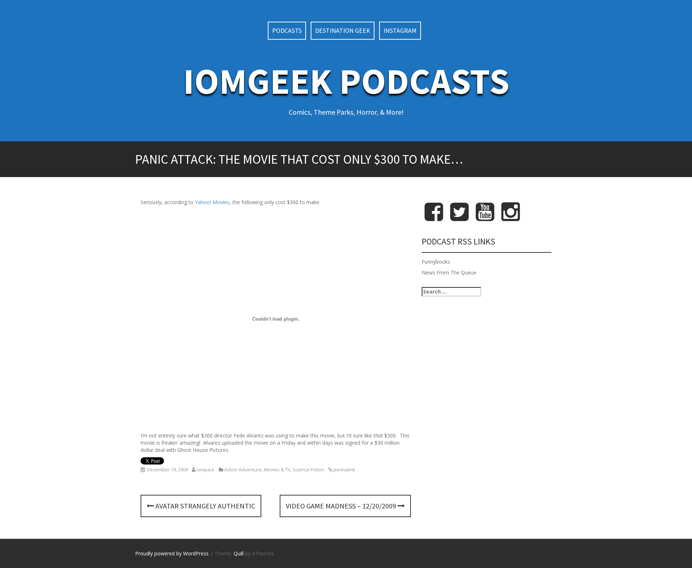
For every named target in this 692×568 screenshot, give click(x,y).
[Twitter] (459, 217)
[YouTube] (485, 217)
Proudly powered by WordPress (172, 553)
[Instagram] (510, 217)
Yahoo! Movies (212, 202)
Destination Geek (342, 30)
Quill (239, 553)
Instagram (400, 30)
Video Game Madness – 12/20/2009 (342, 505)
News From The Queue (449, 272)
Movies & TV (277, 469)
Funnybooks (436, 261)
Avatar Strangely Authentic (204, 505)
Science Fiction (308, 469)
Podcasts (287, 30)
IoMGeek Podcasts (346, 81)
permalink (343, 469)
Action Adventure (243, 469)
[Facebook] (434, 217)
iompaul (205, 469)
